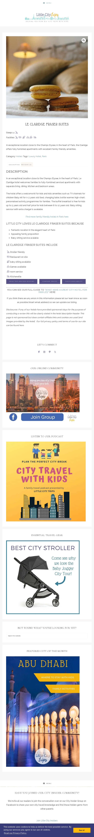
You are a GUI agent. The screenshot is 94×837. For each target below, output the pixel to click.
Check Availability (74, 281)
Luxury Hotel (35, 156)
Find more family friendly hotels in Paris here (47, 217)
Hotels (19, 156)
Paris (44, 156)
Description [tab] (14, 164)
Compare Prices (49, 281)
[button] (84, 40)
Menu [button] (48, 3)
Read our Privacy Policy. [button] (15, 833)
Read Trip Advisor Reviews (21, 281)
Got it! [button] (82, 830)
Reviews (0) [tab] (26, 164)
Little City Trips (47, 16)
